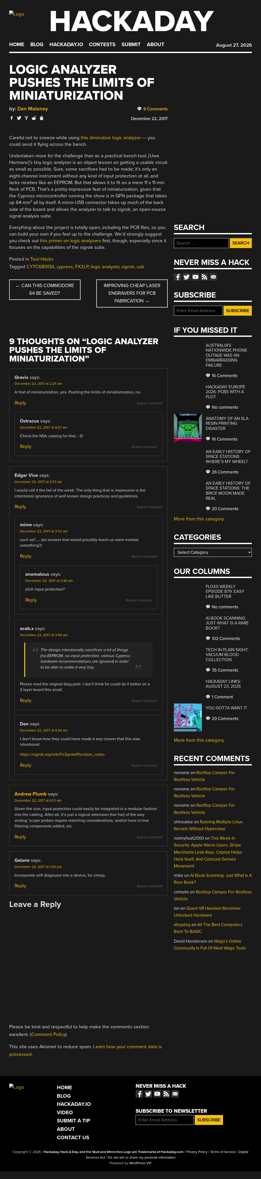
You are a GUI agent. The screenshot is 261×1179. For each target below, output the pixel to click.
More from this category (199, 519)
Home (16, 45)
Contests (102, 45)
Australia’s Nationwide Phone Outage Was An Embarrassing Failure (226, 355)
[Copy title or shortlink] (41, 118)
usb (140, 267)
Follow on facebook (177, 277)
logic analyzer (105, 267)
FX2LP (81, 267)
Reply (20, 403)
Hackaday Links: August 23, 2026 (223, 684)
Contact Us (73, 1137)
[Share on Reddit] (33, 118)
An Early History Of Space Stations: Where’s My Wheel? (228, 456)
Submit (131, 45)
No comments (224, 407)
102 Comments (225, 638)
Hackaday (131, 21)
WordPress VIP (140, 1163)
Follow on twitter (186, 277)
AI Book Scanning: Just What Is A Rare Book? (227, 623)
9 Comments (155, 109)
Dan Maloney (32, 109)
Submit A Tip (73, 1121)
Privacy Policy (196, 1152)
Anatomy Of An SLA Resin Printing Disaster (227, 423)
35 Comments (224, 670)
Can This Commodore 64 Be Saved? (44, 289)
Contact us (213, 277)
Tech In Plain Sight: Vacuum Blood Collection (227, 654)
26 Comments (225, 472)
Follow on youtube (195, 277)
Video (65, 1112)
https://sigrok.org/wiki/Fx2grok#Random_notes (62, 754)
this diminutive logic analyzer (111, 137)
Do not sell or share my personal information (141, 1158)
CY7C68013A (40, 267)
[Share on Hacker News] (26, 118)
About (155, 45)
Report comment (149, 403)
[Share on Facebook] (11, 118)
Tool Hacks (42, 259)
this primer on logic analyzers (70, 241)
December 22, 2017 (149, 118)
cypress (65, 267)
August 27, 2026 (234, 45)
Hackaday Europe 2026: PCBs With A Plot (225, 392)
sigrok (127, 267)
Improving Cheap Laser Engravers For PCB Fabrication (132, 293)
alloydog (182, 924)
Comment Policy (48, 1034)
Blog (36, 45)
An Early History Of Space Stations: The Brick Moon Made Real (228, 491)
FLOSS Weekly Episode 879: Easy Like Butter (225, 591)
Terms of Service (223, 1152)
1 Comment (222, 697)
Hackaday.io (66, 45)
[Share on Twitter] (19, 118)
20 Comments (225, 508)
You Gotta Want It (226, 708)
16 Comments (224, 375)
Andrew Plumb (31, 794)
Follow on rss (204, 277)
